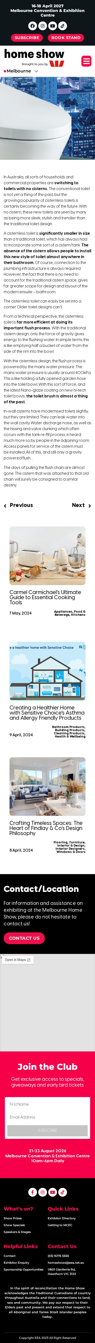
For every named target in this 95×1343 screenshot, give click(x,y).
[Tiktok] (62, 25)
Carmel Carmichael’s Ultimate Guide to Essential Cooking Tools (45, 598)
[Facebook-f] (32, 1192)
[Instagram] (42, 25)
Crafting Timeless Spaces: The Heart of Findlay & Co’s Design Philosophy (46, 828)
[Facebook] (32, 25)
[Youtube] (52, 25)
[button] (86, 61)
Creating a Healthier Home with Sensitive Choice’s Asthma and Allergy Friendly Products (47, 713)
